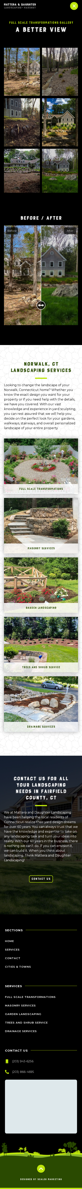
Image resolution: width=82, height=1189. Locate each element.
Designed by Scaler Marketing (41, 1179)
